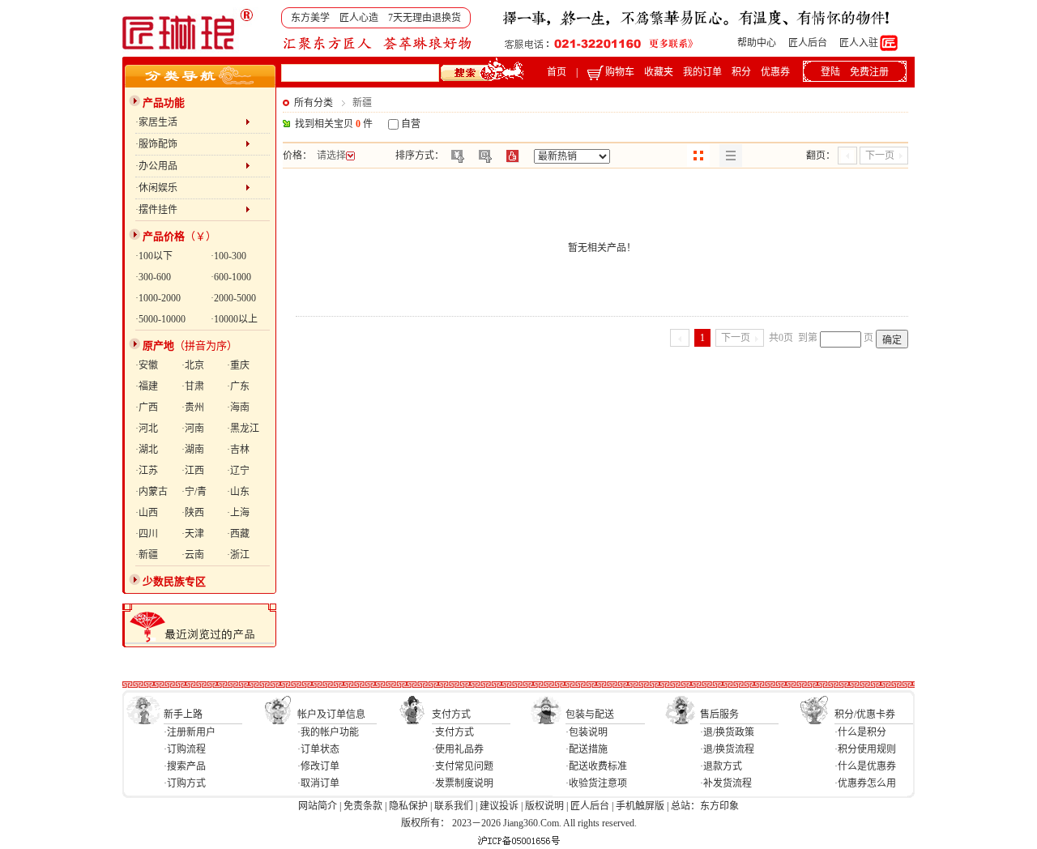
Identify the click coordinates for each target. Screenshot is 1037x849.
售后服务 (719, 714)
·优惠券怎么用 (865, 783)
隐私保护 (408, 806)
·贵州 (192, 407)
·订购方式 (185, 783)
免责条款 (363, 806)
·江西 (192, 470)
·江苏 (146, 470)
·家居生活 (190, 122)
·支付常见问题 (462, 766)
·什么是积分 (860, 732)
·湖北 (146, 449)
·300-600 (153, 277)
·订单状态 (318, 749)
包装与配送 (589, 714)
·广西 (146, 407)
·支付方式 (453, 732)
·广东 (238, 386)
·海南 (238, 407)
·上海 (238, 512)
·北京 (192, 365)
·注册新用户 (190, 732)
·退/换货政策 (727, 732)
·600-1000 (231, 277)
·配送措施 (586, 749)
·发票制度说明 (462, 783)
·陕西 (192, 512)
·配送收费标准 (596, 766)
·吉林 (238, 449)
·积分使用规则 (865, 749)
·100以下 (154, 256)
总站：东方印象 (705, 806)
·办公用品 (190, 166)
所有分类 (313, 103)
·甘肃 (192, 386)
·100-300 (228, 256)
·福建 (146, 386)
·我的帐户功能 (328, 732)
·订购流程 (185, 749)
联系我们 (453, 806)
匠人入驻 (858, 43)
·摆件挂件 (190, 209)
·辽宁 (238, 470)
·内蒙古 (151, 491)
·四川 (146, 534)
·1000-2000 (158, 298)
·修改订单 (318, 766)
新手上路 (183, 714)
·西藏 (238, 534)
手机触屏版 (640, 806)
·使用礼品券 (458, 749)
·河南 (192, 428)
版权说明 (544, 806)
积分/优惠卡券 (864, 714)
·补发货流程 (726, 783)
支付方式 (451, 714)
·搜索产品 (185, 766)
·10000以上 (234, 319)
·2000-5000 (233, 298)
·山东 (238, 491)
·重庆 (238, 365)
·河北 (146, 428)
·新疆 (146, 555)
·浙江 (238, 555)
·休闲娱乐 (190, 188)
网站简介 (317, 806)
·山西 (146, 512)
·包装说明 (586, 732)
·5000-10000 (160, 319)
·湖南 (192, 449)
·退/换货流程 (727, 749)
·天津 (192, 534)
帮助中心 (756, 43)
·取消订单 (318, 783)
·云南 (192, 555)
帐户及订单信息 (331, 714)
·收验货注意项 (596, 783)
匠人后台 (807, 43)
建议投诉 (499, 806)
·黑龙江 (243, 428)
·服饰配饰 (190, 144)
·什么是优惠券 (865, 766)
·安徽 (146, 365)
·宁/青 (194, 491)
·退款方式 (721, 766)
